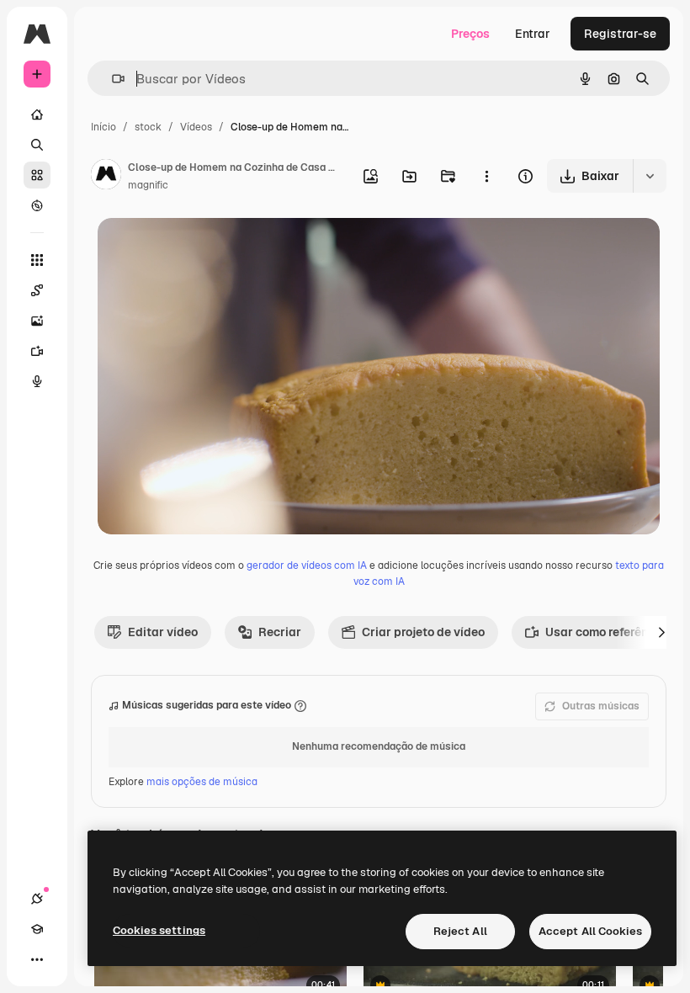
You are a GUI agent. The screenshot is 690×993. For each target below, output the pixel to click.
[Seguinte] (661, 632)
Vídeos (196, 127)
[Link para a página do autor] (106, 176)
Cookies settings (159, 930)
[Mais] (37, 959)
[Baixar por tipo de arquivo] (649, 176)
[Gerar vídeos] (37, 350)
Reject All (460, 931)
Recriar (279, 632)
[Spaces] (37, 290)
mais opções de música (201, 782)
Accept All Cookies (590, 931)
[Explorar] (37, 205)
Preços (470, 33)
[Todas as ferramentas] (37, 260)
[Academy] (37, 929)
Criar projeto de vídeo (423, 632)
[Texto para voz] (37, 381)
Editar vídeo (163, 632)
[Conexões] (37, 898)
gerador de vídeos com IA (307, 565)
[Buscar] (37, 144)
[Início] (37, 114)
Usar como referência (605, 632)
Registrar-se (620, 33)
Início (103, 127)
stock (148, 127)
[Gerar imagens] (37, 320)
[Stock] (37, 175)
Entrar (532, 33)
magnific (148, 185)
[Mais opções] (486, 176)
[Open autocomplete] (111, 78)
